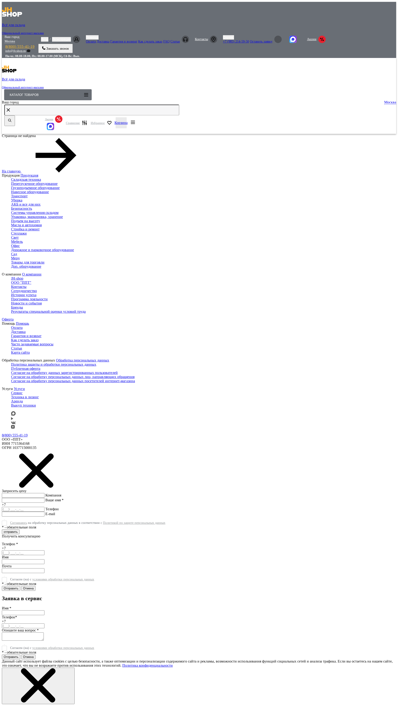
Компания (53, 495)
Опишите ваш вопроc (20, 630)
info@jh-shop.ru (15, 50)
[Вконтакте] (13, 423)
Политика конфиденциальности (147, 665)
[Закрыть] (38, 686)
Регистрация (61, 39)
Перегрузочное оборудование (34, 184)
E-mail (50, 514)
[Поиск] (9, 120)
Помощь (92, 37)
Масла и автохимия (26, 225)
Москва (10, 41)
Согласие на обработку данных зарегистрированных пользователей (64, 373)
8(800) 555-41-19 (20, 46)
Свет (15, 237)
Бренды (17, 307)
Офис (15, 246)
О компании (31, 274)
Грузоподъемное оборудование (35, 188)
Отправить (11, 588)
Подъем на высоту (25, 221)
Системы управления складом (35, 213)
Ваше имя (54, 500)
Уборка (16, 200)
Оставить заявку (261, 41)
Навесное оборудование (30, 192)
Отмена (28, 588)
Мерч (15, 258)
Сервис (228, 37)
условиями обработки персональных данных (63, 579)
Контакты (201, 39)
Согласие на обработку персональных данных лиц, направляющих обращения (73, 377)
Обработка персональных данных (82, 360)
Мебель (17, 242)
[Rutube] (12, 419)
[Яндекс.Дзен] (13, 427)
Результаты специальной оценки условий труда (48, 311)
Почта (7, 566)
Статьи (175, 41)
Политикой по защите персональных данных (134, 523)
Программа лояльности (29, 299)
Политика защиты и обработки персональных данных (53, 364)
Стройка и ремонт (25, 229)
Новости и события (26, 303)
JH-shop (17, 278)
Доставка (103, 41)
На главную (11, 171)
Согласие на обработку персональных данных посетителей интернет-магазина (73, 381)
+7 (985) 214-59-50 (236, 41)
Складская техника (26, 179)
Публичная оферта (25, 368)
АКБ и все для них (26, 204)
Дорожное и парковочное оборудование (42, 250)
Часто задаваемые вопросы (32, 344)
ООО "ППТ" (21, 282)
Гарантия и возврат (123, 41)
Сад (14, 254)
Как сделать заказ (150, 41)
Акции (311, 39)
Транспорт (19, 196)
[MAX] (53, 126)
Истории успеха (23, 295)
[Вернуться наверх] (10, 690)
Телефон (52, 509)
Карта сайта (20, 352)
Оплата (91, 41)
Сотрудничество (24, 291)
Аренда (17, 401)
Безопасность (21, 208)
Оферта (8, 319)
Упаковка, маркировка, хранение (37, 217)
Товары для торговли (27, 262)
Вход (44, 39)
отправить (11, 532)
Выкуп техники (23, 405)
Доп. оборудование (26, 266)
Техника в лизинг (25, 397)
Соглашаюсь (18, 523)
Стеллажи (19, 233)
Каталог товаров (24, 95)
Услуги (19, 389)
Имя (5, 557)
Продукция (29, 175)
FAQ (166, 41)
